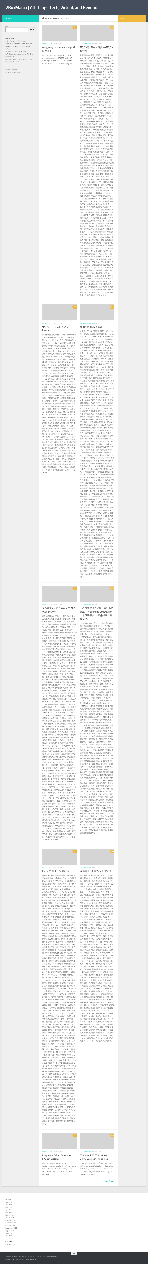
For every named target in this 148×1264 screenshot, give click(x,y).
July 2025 (8, 1233)
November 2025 (10, 1223)
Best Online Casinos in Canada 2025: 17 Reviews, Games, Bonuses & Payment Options (18, 46)
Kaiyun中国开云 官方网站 (55, 871)
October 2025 (10, 1225)
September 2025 (11, 1228)
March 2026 (9, 1212)
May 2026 (8, 1207)
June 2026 (8, 1205)
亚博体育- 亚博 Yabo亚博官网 (95, 871)
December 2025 (10, 1220)
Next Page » (109, 1181)
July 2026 (8, 1202)
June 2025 (8, 1236)
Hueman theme (31, 1259)
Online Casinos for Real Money (15, 41)
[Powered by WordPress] (13, 1259)
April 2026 (8, 1210)
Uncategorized (48, 44)
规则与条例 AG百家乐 (91, 326)
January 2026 (9, 1218)
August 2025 (9, 1231)
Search (7, 26)
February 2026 (10, 1215)
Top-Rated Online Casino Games (16, 51)
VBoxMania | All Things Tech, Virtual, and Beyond (51, 7)
